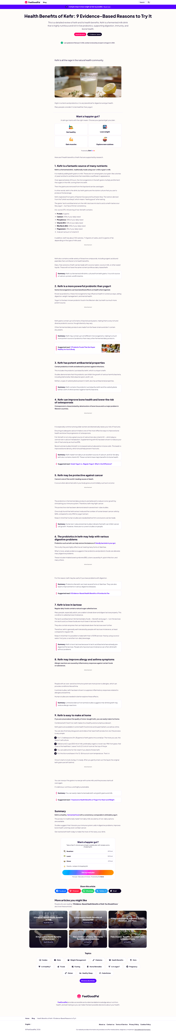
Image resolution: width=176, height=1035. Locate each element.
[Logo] (32, 2)
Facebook (62, 891)
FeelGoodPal (62, 1002)
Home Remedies (96, 967)
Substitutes (106, 973)
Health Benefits (80, 34)
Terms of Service (122, 1024)
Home (27, 1018)
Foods (62, 967)
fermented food (73, 815)
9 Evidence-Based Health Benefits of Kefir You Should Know (71, 2)
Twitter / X (102, 891)
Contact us (110, 1024)
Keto (134, 960)
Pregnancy (133, 967)
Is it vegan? (115, 967)
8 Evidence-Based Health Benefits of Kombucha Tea (89, 593)
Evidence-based (95, 34)
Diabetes (99, 960)
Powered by (88, 150)
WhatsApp (89, 891)
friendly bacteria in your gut (105, 543)
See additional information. (142, 1029)
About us (102, 1024)
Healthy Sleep (87, 973)
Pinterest (76, 891)
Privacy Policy (134, 1024)
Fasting (77, 967)
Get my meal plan (88, 872)
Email (115, 891)
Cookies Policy (145, 1024)
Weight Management (78, 960)
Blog (44, 2)
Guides (44, 960)
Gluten (70, 973)
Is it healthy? (46, 967)
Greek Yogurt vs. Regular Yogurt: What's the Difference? (91, 464)
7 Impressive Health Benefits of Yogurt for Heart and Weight (92, 800)
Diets (59, 960)
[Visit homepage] (88, 996)
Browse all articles (88, 981)
